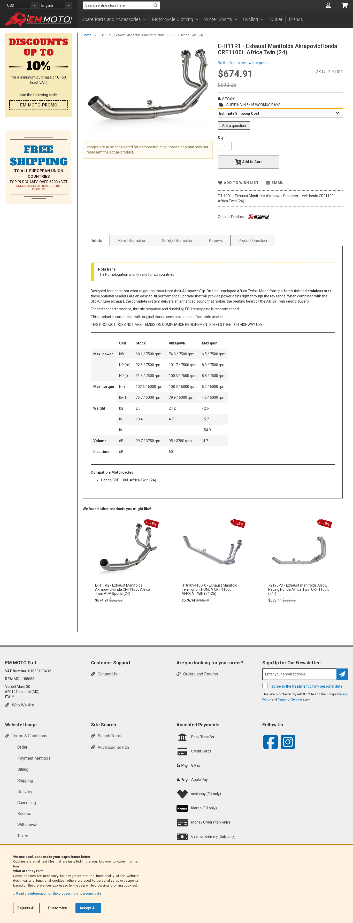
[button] (21, 5)
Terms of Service (290, 699)
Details (96, 241)
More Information (132, 241)
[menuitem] (114, 19)
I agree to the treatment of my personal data (306, 686)
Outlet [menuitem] (276, 19)
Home (87, 35)
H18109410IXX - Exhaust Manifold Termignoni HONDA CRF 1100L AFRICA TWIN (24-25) (209, 589)
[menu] (215, 19)
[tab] (280, 113)
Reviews (216, 241)
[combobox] (121, 5)
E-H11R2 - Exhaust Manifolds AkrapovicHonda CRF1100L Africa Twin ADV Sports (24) (122, 589)
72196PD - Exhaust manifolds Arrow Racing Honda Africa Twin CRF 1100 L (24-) (298, 589)
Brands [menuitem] (296, 19)
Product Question (253, 241)
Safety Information (177, 241)
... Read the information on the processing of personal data (57, 893)
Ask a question (234, 126)
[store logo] (39, 19)
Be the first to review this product (245, 63)
